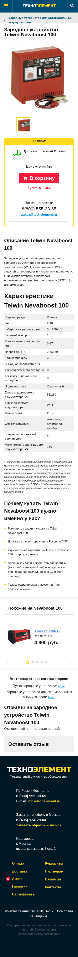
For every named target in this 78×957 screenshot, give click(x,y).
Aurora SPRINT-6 (47, 631)
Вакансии (53, 879)
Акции (17, 879)
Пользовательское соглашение (39, 934)
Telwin (61, 686)
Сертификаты (23, 894)
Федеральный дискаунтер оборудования (39, 776)
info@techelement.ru (43, 801)
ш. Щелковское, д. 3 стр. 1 (36, 848)
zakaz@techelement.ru (39, 214)
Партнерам (54, 871)
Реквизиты (54, 863)
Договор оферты (46, 929)
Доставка (19, 871)
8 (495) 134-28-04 (31, 820)
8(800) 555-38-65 (39, 208)
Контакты (53, 887)
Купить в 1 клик (39, 188)
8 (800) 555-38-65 (31, 796)
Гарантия (19, 886)
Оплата (18, 863)
